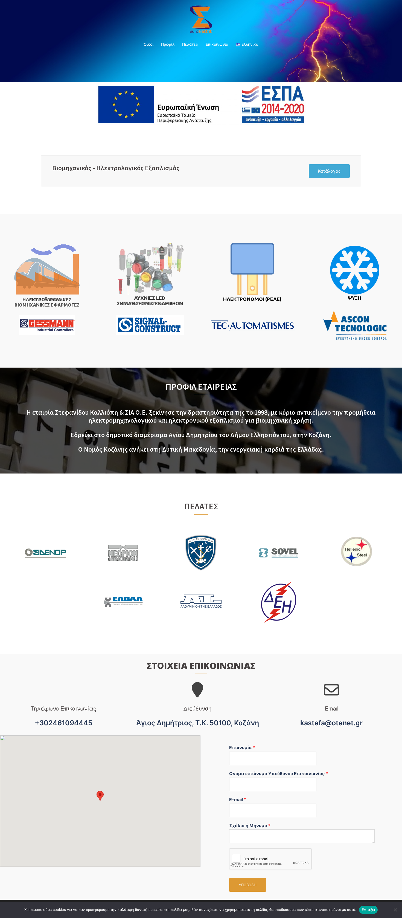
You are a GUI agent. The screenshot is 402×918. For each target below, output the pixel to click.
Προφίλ (167, 44)
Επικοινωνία (217, 44)
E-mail (237, 799)
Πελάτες (190, 44)
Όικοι (148, 44)
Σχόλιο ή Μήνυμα (249, 825)
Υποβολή (248, 885)
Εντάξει (368, 909)
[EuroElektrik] (201, 21)
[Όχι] (395, 910)
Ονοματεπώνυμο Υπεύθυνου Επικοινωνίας (278, 773)
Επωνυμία (242, 747)
